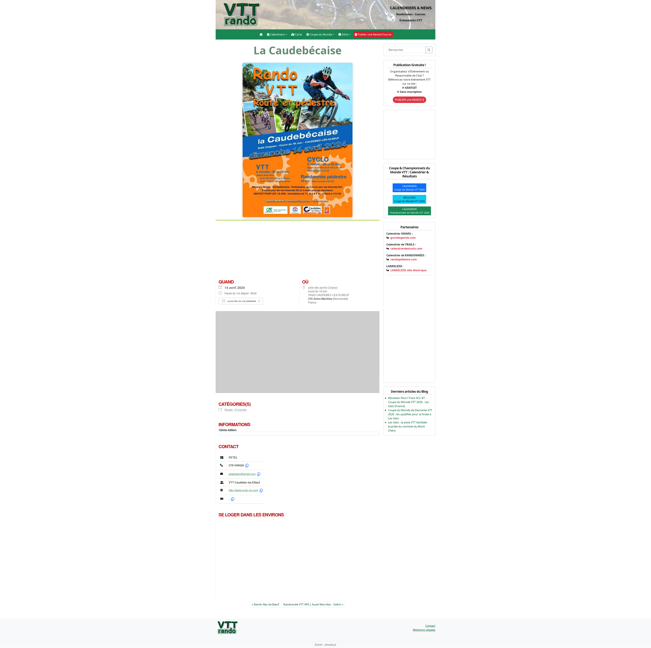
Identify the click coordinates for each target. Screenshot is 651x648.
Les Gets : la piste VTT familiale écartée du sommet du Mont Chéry (407, 426)
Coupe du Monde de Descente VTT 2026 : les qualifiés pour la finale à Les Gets (410, 414)
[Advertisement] (297, 251)
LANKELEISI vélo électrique (408, 270)
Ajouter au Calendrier (241, 301)
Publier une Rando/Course (374, 34)
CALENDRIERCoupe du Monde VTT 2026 (409, 187)
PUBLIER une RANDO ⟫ (409, 100)
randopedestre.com (403, 259)
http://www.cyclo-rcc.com (243, 490)
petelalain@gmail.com (242, 474)
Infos (344, 34)
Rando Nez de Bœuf (266, 604)
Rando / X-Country (235, 410)
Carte (298, 34)
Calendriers (277, 34)
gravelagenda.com (403, 238)
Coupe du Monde (320, 34)
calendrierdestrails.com (406, 248)
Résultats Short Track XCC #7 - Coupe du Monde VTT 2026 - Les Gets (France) (408, 402)
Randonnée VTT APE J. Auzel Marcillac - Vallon (312, 604)
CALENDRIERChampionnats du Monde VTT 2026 (409, 210)
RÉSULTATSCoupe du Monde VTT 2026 (409, 199)
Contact (430, 626)
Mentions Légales (424, 630)
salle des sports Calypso (323, 287)
